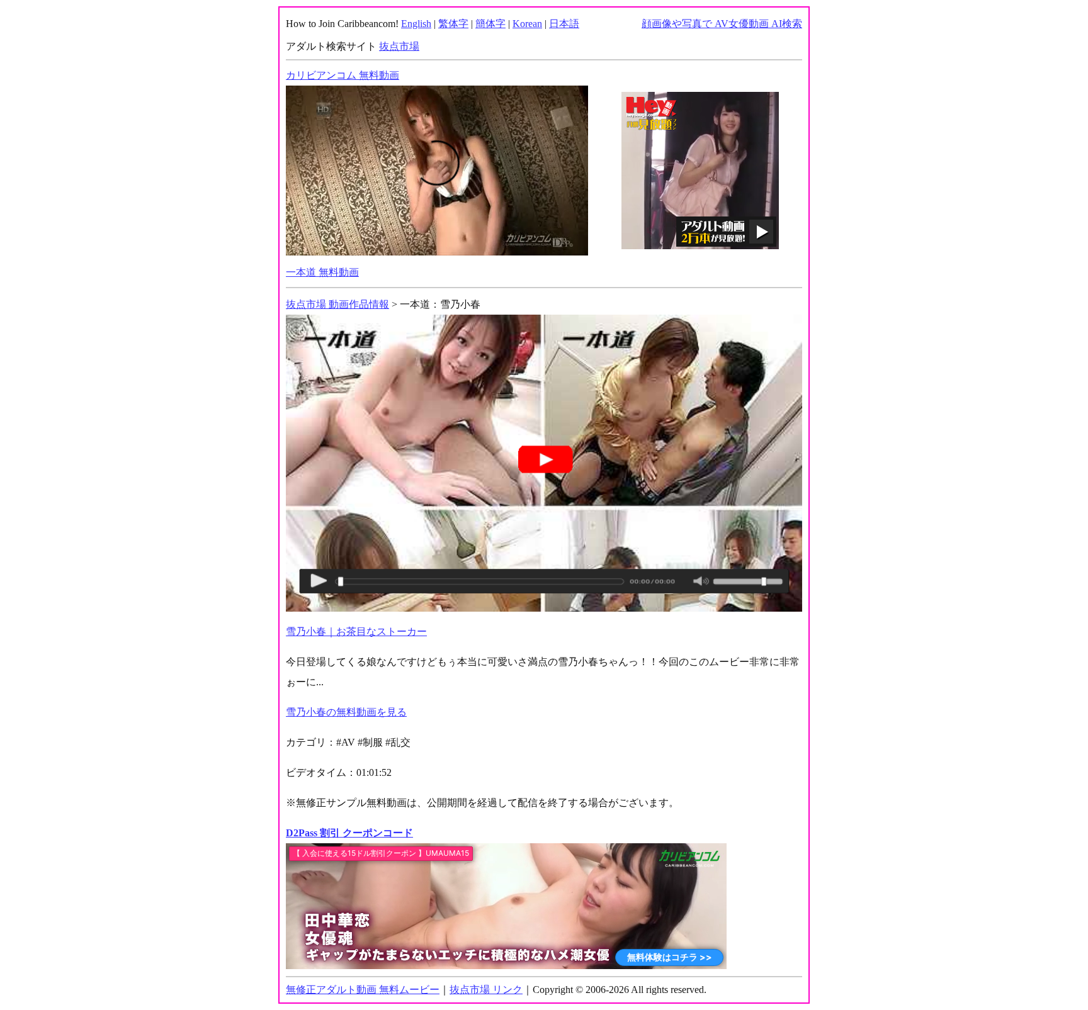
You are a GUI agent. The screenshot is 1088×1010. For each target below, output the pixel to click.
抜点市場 (399, 46)
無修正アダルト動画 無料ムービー (362, 989)
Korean (527, 23)
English (416, 23)
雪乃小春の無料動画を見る (346, 712)
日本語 (564, 23)
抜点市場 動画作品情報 (337, 304)
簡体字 (490, 23)
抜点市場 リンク (486, 989)
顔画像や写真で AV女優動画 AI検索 (722, 23)
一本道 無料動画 (322, 272)
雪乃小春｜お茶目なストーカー (356, 631)
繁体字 (453, 23)
